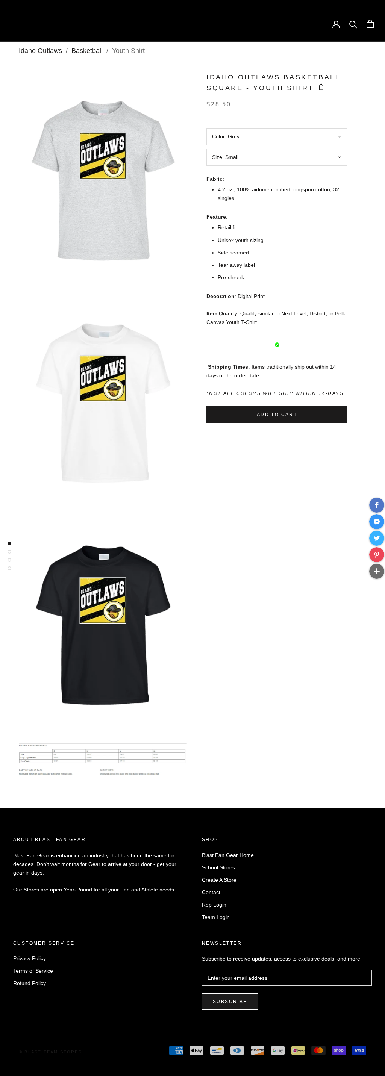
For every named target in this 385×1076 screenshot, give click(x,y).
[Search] (353, 24)
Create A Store (219, 880)
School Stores (218, 867)
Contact (211, 892)
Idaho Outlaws (40, 50)
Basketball (87, 50)
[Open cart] (370, 24)
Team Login (216, 917)
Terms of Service (33, 971)
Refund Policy (29, 983)
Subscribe (230, 1001)
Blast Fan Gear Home (228, 855)
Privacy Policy (29, 958)
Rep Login (214, 905)
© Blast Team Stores (50, 1052)
